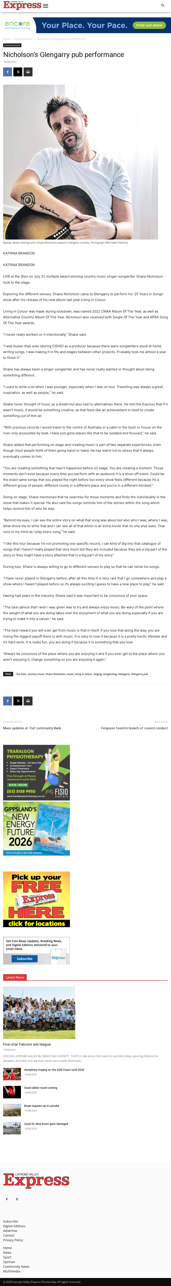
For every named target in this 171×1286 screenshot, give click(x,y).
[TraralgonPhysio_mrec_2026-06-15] (36, 799)
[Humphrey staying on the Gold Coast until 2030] (12, 1074)
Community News (16, 1266)
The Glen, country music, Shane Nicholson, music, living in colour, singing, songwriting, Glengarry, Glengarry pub (82, 674)
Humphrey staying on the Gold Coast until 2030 (54, 1069)
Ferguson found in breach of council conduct (134, 728)
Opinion (9, 1262)
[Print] (28, 71)
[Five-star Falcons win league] (85, 1013)
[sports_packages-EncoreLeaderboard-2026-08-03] (85, 25)
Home (7, 39)
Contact (8, 1235)
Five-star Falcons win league (27, 1044)
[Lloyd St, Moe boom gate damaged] (12, 1128)
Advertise (10, 1231)
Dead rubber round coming (40, 1087)
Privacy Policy (13, 1240)
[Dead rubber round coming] (12, 1092)
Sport (7, 1257)
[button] (46, 6)
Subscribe (10, 1221)
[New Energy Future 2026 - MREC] (36, 856)
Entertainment (24, 39)
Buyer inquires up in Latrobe (41, 1105)
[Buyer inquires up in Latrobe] (12, 1110)
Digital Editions (14, 1226)
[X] (17, 71)
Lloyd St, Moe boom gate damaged (46, 1124)
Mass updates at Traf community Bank (32, 728)
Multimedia (11, 1271)
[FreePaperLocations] (36, 926)
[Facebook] (7, 71)
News (7, 1252)
